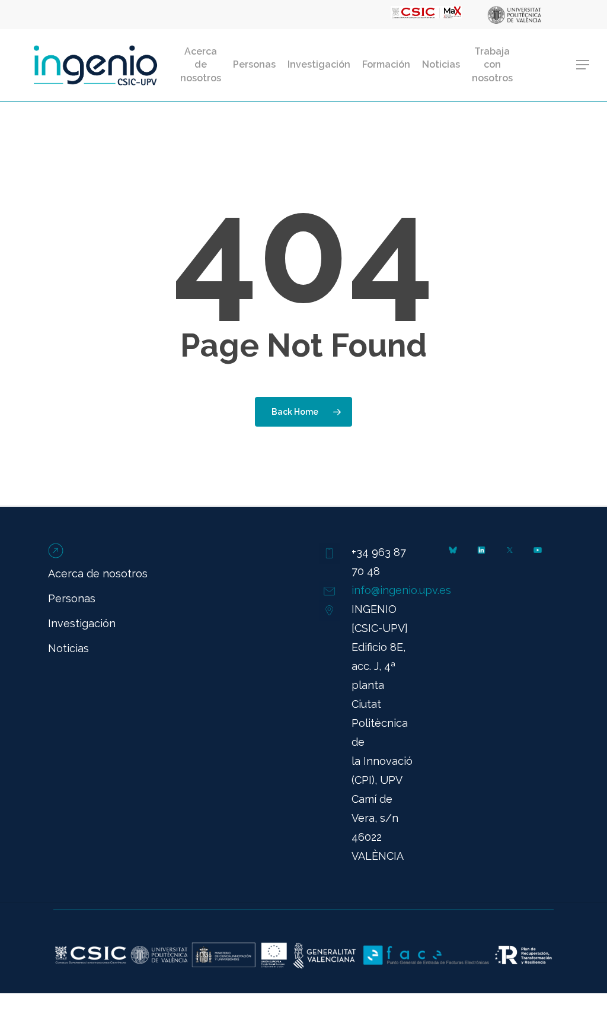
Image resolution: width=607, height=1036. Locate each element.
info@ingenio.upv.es (401, 590)
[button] (583, 65)
